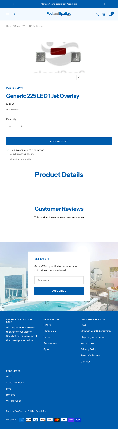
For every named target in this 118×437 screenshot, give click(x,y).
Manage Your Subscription (96, 330)
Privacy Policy (88, 349)
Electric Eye (41, 411)
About (9, 376)
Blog (8, 388)
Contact (85, 361)
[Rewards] (103, 14)
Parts (46, 337)
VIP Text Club (13, 400)
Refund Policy (88, 343)
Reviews (11, 394)
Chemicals (49, 330)
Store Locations (15, 382)
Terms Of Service (90, 355)
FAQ (83, 324)
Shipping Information (93, 337)
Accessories (50, 343)
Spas (46, 349)
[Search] (14, 14)
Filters (47, 324)
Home (9, 26)
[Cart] (110, 14)
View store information (21, 159)
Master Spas (14, 87)
